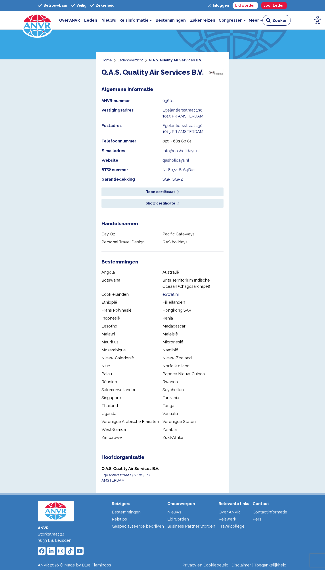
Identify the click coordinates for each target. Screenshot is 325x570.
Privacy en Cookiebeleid (205, 565)
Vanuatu (170, 413)
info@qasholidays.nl (181, 150)
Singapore (111, 397)
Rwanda (170, 381)
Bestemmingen (126, 512)
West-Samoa (113, 429)
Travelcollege (232, 526)
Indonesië (110, 318)
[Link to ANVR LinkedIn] (51, 551)
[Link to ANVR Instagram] (61, 551)
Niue (105, 366)
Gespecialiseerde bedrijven (138, 526)
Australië (170, 272)
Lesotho (109, 326)
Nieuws (174, 512)
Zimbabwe (111, 437)
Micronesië (172, 342)
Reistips (119, 519)
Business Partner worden (191, 526)
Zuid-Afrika (172, 437)
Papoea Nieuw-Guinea (183, 373)
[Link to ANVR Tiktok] (70, 551)
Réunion (109, 381)
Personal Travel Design (123, 242)
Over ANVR (229, 512)
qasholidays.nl (175, 160)
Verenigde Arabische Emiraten (130, 421)
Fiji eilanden (173, 302)
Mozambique (113, 350)
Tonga (168, 405)
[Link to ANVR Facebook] (42, 551)
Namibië (170, 350)
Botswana (110, 280)
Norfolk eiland (175, 366)
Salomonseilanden (118, 389)
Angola (108, 272)
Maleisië (170, 334)
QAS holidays (174, 242)
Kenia (167, 318)
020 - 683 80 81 (176, 141)
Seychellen (173, 389)
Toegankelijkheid (270, 565)
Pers (257, 519)
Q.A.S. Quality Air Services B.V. (130, 468)
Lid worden (178, 519)
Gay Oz (108, 234)
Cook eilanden (115, 294)
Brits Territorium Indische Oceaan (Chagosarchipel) (186, 283)
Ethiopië (109, 302)
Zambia (169, 429)
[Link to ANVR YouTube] (80, 551)
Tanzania (170, 397)
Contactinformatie (270, 512)
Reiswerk (227, 519)
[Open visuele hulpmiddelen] (317, 20)
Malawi (108, 334)
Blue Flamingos (96, 565)
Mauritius (110, 342)
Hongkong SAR (176, 310)
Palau (106, 373)
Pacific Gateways (178, 234)
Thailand (109, 405)
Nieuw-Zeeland (177, 358)
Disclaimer (241, 565)
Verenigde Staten (179, 421)
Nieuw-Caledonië (117, 358)
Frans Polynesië (116, 310)
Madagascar (173, 326)
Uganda (108, 413)
